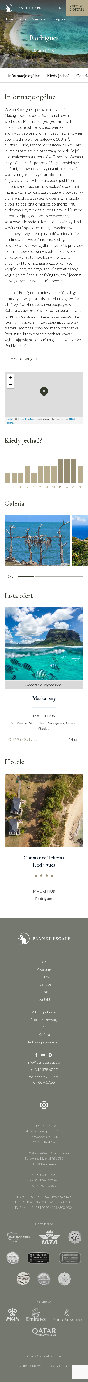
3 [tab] (59, 577)
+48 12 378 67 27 (44, 1069)
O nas (44, 991)
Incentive (44, 984)
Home (9, 19)
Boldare (62, 1365)
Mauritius (38, 19)
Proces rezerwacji (44, 1019)
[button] (44, 392)
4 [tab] (75, 577)
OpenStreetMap (26, 419)
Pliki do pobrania (44, 1012)
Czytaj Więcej (24, 359)
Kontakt (44, 999)
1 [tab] (26, 577)
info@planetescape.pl (44, 1062)
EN (59, 8)
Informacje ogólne (24, 75)
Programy (44, 969)
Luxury (44, 976)
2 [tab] (43, 577)
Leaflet (9, 419)
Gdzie (22, 19)
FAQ (44, 1027)
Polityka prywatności (44, 1042)
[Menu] (49, 7)
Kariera (44, 1034)
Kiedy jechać (58, 75)
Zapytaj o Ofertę (77, 7)
